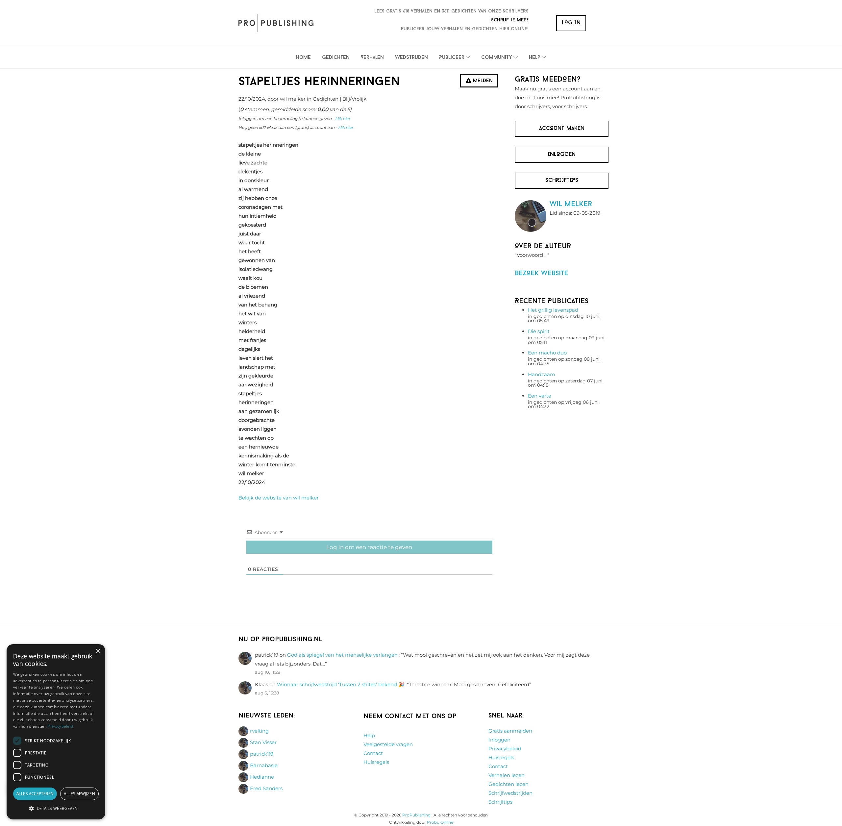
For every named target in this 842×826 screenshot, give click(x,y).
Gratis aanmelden (510, 731)
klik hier (342, 118)
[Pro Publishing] (275, 23)
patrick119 (261, 754)
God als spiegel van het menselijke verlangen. (343, 655)
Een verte (539, 396)
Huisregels (376, 762)
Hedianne (262, 777)
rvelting (259, 731)
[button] (56, 808)
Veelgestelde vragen (388, 744)
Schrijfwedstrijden (510, 793)
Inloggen (499, 740)
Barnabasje (264, 765)
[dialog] (56, 731)
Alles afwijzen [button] (79, 793)
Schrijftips (500, 802)
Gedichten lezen (508, 784)
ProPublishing (416, 815)
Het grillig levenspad (553, 310)
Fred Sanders (266, 788)
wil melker (571, 204)
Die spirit (539, 331)
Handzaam (541, 374)
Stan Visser (263, 742)
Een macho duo (547, 353)
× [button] (97, 651)
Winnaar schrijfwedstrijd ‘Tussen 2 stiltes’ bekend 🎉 (341, 684)
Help (369, 735)
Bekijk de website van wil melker (278, 498)
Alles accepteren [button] (35, 793)
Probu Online (440, 822)
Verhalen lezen (506, 775)
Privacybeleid (504, 748)
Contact (373, 753)
